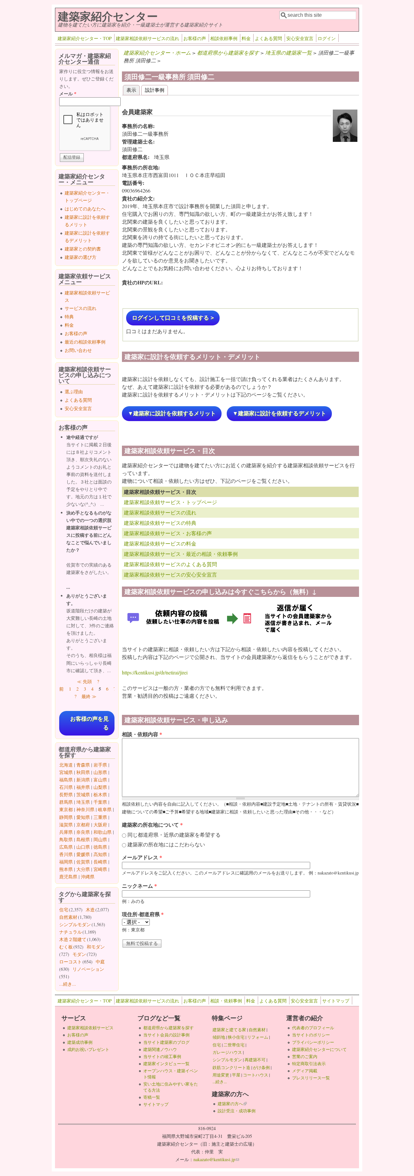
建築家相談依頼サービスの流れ (147, 38)
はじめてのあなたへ (85, 209)
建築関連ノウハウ (160, 1049)
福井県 (83, 787)
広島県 (66, 847)
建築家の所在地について (152, 824)
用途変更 (220, 1075)
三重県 (100, 817)
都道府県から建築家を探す (228, 52)
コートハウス (255, 1075)
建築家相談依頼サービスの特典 (160, 522)
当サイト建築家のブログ (166, 1042)
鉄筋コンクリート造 (231, 1067)
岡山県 (100, 839)
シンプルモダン (75, 924)
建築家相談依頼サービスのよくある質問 (170, 564)
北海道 (66, 765)
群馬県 (66, 802)
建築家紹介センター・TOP (85, 38)
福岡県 (66, 862)
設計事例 (154, 89)
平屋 (236, 1075)
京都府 (83, 824)
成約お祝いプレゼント (88, 1049)
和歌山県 (102, 832)
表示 (133, 89)
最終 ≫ (89, 696)
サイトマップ (335, 1001)
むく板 (66, 947)
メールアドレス (142, 857)
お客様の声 (194, 38)
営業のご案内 (304, 1056)
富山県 (100, 780)
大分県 (83, 869)
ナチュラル (70, 932)
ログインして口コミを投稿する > (173, 318)
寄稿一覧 (151, 1097)
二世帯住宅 (234, 1045)
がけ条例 (261, 1067)
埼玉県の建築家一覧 (288, 52)
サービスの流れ (80, 308)
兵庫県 (66, 832)
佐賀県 (83, 862)
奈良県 (83, 832)
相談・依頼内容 (142, 734)
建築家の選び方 (80, 257)
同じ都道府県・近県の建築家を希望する (174, 834)
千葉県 (100, 802)
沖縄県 (87, 877)
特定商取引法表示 (309, 1063)
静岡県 (66, 817)
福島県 (66, 780)
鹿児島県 (68, 877)
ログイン (327, 38)
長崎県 (100, 862)
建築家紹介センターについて (319, 1049)
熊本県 (66, 869)
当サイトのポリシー (311, 1035)
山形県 (100, 772)
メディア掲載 (304, 1071)
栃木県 (100, 794)
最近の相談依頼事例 (85, 342)
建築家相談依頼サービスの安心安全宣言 (170, 574)
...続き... (67, 984)
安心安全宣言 (299, 38)
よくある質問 (268, 38)
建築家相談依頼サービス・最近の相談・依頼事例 (181, 553)
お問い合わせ (78, 350)
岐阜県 (105, 809)
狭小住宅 (236, 1037)
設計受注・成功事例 (237, 1111)
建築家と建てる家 (229, 1030)
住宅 (63, 909)
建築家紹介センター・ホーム (157, 52)
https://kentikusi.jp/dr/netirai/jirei (155, 672)
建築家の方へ (232, 1104)
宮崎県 (100, 869)
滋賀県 (66, 824)
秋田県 (83, 772)
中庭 (100, 962)
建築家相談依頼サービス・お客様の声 (168, 533)
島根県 (83, 839)
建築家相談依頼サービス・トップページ (170, 502)
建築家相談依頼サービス (90, 1028)
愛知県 (83, 817)
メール (67, 93)
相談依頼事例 (223, 38)
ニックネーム (139, 885)
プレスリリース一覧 (311, 1078)
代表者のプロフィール (313, 1028)
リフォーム (257, 1037)
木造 (90, 909)
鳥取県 (66, 839)
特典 (69, 316)
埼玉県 (83, 802)
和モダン (96, 947)
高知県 (100, 854)
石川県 (66, 787)
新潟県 (83, 780)
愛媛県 (83, 854)
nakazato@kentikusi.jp (216, 1159)
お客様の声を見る (89, 723)
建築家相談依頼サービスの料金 (160, 543)
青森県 (83, 765)
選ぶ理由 (74, 391)
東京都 (66, 809)
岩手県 (100, 765)
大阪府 (100, 824)
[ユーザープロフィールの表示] (345, 139)
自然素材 (68, 917)
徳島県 (100, 847)
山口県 (83, 847)
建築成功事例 (80, 1042)
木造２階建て (72, 939)
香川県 (66, 854)
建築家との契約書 (83, 249)
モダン (79, 954)
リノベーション (88, 969)
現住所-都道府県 (143, 914)
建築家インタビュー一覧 (166, 1063)
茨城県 (83, 794)
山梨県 (100, 787)
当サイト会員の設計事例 (166, 1035)
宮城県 (66, 772)
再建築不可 (255, 1060)
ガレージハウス (227, 1052)
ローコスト (70, 962)
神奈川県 (85, 809)
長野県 (66, 794)
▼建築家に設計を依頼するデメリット (279, 413)
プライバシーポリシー (313, 1042)
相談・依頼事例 (226, 1001)
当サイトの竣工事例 (162, 1056)
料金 (246, 38)
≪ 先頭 (84, 681)
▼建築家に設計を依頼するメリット (172, 413)
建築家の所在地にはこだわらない (166, 844)
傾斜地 (218, 1037)
